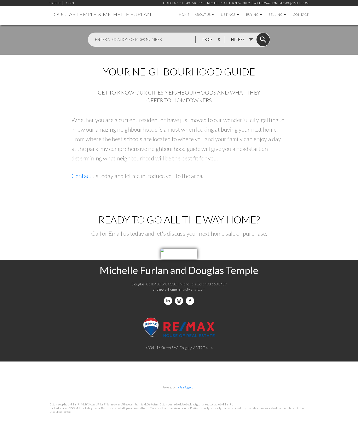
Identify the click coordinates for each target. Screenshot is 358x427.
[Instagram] (179, 301)
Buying (252, 14)
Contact (82, 175)
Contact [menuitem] (300, 14)
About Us (203, 14)
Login (69, 3)
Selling (276, 14)
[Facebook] (190, 301)
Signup (55, 3)
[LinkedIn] (168, 301)
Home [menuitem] (184, 14)
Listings (228, 14)
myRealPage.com (185, 387)
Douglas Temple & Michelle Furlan (100, 14)
